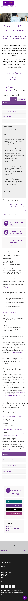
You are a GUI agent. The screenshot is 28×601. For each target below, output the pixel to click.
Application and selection (9, 111)
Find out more (6, 449)
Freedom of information (17, 592)
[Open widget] (25, 598)
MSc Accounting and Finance (13, 528)
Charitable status (5, 595)
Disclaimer (4, 590)
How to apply (15, 505)
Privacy (10, 590)
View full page (21, 99)
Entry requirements (8, 107)
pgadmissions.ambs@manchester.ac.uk (12, 429)
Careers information (15, 513)
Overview (5, 102)
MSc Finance (9, 530)
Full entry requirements (9, 187)
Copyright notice (17, 590)
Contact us (15, 509)
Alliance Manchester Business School (11, 416)
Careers (5, 121)
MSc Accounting (10, 526)
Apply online (7, 194)
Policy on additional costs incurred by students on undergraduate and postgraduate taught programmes (14, 393)
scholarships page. (7, 409)
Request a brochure (15, 501)
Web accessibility (5, 592)
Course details (7, 116)
